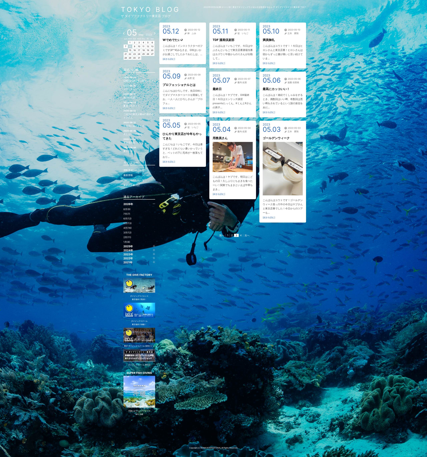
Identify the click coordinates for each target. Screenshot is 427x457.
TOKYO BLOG (150, 9)
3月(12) (127, 232)
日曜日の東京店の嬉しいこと (138, 79)
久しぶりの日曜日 (132, 133)
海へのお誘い (130, 96)
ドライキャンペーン (133, 87)
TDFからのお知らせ (133, 180)
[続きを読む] (169, 59)
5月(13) (127, 223)
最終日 (217, 89)
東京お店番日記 (131, 185)
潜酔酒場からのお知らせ (136, 170)
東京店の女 (129, 141)
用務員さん (220, 138)
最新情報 (128, 175)
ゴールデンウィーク (276, 138)
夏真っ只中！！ (131, 104)
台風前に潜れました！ (135, 124)
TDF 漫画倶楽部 (223, 40)
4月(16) (127, 227)
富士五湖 (129, 149)
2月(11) (127, 237)
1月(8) (126, 241)
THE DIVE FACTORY (139, 274)
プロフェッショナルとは (179, 84)
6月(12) (127, 218)
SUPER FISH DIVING (139, 373)
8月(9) (126, 209)
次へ (247, 235)
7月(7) (126, 213)
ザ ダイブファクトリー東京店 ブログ (146, 16)
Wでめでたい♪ (173, 40)
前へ (221, 235)
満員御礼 (269, 40)
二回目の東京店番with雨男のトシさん (138, 114)
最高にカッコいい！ (276, 89)
